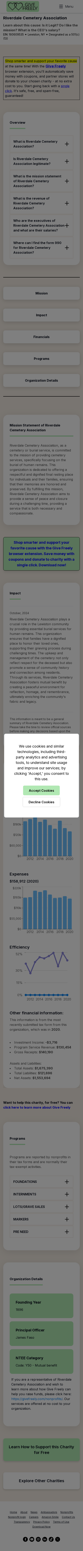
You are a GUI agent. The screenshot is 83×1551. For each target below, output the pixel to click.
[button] (41, 775)
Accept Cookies (41, 790)
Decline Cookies (41, 802)
